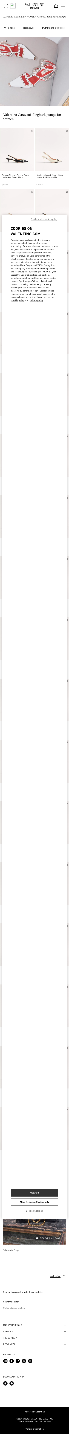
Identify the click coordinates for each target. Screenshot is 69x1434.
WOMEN (31, 16)
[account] (6, 6)
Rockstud (28, 27)
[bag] (56, 5)
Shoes (41, 16)
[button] (34, 1325)
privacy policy (36, 300)
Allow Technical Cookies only (34, 1202)
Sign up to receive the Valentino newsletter (23, 1292)
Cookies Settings (34, 1211)
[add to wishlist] (32, 131)
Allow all (34, 1192)
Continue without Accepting (44, 219)
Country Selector (11, 1301)
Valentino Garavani (14, 16)
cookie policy (18, 300)
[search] (13, 5)
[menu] (63, 6)
